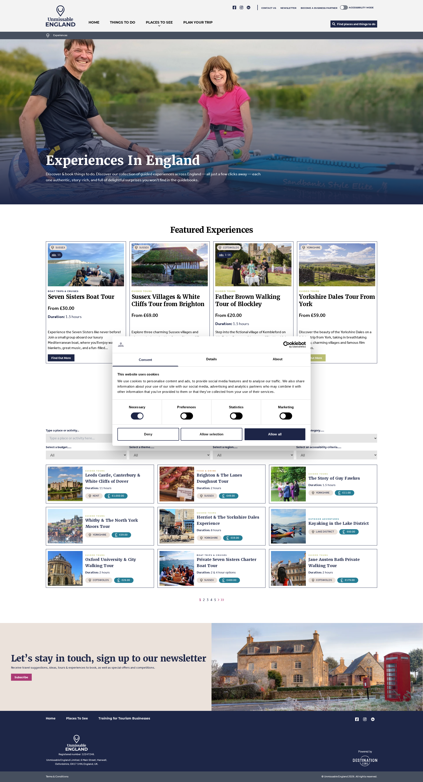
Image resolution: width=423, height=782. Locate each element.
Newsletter (288, 7)
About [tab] (277, 359)
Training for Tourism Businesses (124, 718)
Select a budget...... (58, 447)
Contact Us (268, 7)
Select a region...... (225, 447)
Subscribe (21, 677)
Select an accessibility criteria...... (318, 447)
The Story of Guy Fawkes (334, 478)
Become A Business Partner (319, 7)
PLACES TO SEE (159, 22)
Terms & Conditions (57, 776)
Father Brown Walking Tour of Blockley (247, 300)
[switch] (186, 416)
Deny (148, 434)
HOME (94, 22)
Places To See (77, 718)
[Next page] (218, 600)
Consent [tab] (145, 360)
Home (51, 718)
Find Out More (61, 358)
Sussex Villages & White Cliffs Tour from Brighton (168, 300)
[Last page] (222, 600)
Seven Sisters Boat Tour (81, 297)
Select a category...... (310, 430)
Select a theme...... (141, 447)
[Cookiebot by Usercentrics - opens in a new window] (286, 344)
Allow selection (212, 434)
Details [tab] (211, 359)
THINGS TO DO (122, 22)
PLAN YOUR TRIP (198, 22)
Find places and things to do (356, 24)
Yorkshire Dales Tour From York (337, 300)
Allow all (275, 434)
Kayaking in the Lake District (338, 523)
